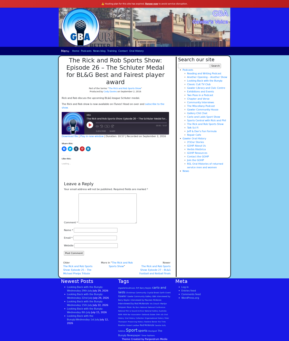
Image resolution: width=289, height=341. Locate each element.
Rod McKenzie (147, 325)
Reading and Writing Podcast (204, 73)
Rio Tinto (162, 322)
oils (162, 315)
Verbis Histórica (196, 149)
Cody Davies (110, 91)
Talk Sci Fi (192, 127)
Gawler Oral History (194, 138)
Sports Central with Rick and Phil (206, 120)
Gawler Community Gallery (139, 296)
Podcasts (86, 51)
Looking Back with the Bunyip (204, 80)
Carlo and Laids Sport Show (203, 116)
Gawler (122, 296)
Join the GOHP (195, 160)
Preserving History (136, 322)
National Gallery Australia (155, 311)
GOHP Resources (197, 153)
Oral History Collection (134, 318)
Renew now (151, 3)
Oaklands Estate (148, 315)
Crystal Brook (153, 293)
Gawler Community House (202, 109)
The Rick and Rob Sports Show (125, 88)
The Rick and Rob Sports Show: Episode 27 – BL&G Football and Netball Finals (155, 270)
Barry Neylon (145, 288)
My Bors (136, 307)
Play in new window (92, 136)
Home (75, 51)
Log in (185, 287)
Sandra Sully (160, 325)
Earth (162, 293)
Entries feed (188, 290)
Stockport (152, 331)
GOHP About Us (196, 145)
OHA (158, 315)
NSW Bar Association (132, 315)
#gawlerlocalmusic (126, 288)
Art (137, 288)
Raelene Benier (150, 322)
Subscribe (101, 131)
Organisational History (154, 318)
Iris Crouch (155, 304)
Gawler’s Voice (210, 22)
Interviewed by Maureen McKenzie (146, 300)
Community (141, 293)
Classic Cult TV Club (199, 84)
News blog (99, 51)
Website (68, 245)
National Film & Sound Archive (131, 311)
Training (112, 51)
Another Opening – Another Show (207, 77)
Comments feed (191, 294)
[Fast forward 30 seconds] (112, 126)
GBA (220, 13)
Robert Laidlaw (132, 325)
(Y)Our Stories (195, 142)
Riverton (122, 325)
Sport (131, 330)
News (186, 171)
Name (68, 230)
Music (129, 307)
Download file (70, 136)
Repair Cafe (194, 134)
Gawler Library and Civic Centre (206, 88)
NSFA (120, 315)
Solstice (121, 331)
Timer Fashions (148, 336)
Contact (123, 51)
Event (168, 293)
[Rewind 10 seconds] (101, 126)
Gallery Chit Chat (197, 113)
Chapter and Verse (198, 98)
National (143, 307)
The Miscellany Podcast (201, 106)
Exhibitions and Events (200, 91)
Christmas (130, 293)
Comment (71, 222)
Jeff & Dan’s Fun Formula (202, 131)
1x (107, 126)
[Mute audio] (97, 126)
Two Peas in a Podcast (200, 95)
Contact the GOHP (198, 156)
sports (142, 330)
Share (112, 131)
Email (68, 237)
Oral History (136, 51)
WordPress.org (190, 297)
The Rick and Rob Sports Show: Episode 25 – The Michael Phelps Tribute (77, 270)
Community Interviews (200, 102)
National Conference (156, 307)
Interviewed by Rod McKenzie (133, 303)
